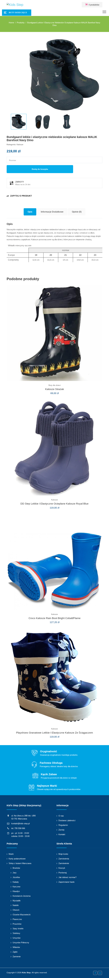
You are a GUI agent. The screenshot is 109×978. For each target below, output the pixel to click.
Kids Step (26, 972)
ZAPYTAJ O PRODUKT (19, 195)
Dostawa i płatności (66, 820)
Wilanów (16, 947)
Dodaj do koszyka (40, 169)
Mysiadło (16, 900)
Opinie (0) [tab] (76, 212)
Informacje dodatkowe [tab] (52, 212)
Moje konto (63, 854)
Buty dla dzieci (55, 385)
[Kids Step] (15, 4)
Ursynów (16, 938)
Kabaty (16, 882)
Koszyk (61, 868)
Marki (11, 854)
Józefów (16, 877)
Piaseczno (17, 919)
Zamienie (17, 956)
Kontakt (61, 834)
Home (11, 22)
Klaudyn (16, 891)
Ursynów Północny (21, 942)
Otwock (16, 910)
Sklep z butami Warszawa (20, 863)
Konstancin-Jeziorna (21, 896)
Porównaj (62, 872)
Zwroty (61, 830)
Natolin (16, 905)
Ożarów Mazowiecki (21, 914)
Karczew (16, 886)
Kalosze (20, 144)
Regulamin (63, 825)
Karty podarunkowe (17, 858)
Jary (14, 872)
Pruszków (17, 924)
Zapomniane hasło (66, 882)
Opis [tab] (30, 212)
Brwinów (16, 868)
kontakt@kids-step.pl (20, 823)
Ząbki (15, 952)
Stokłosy (16, 933)
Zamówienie (63, 863)
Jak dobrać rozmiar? (67, 877)
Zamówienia (63, 858)
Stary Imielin (18, 928)
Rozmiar (12, 160)
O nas (61, 816)
